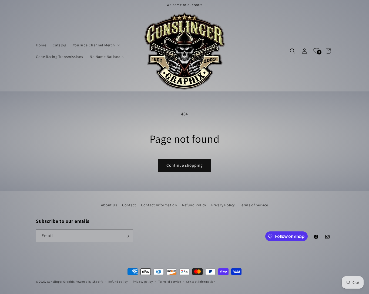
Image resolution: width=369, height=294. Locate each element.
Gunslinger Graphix (61, 281)
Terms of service (169, 281)
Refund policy (118, 281)
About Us (109, 205)
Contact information (200, 281)
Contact (129, 205)
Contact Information (159, 205)
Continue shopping (184, 165)
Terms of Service (254, 205)
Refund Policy (194, 205)
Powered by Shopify (89, 281)
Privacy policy (143, 281)
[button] (96, 45)
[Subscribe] (127, 236)
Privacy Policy (223, 205)
